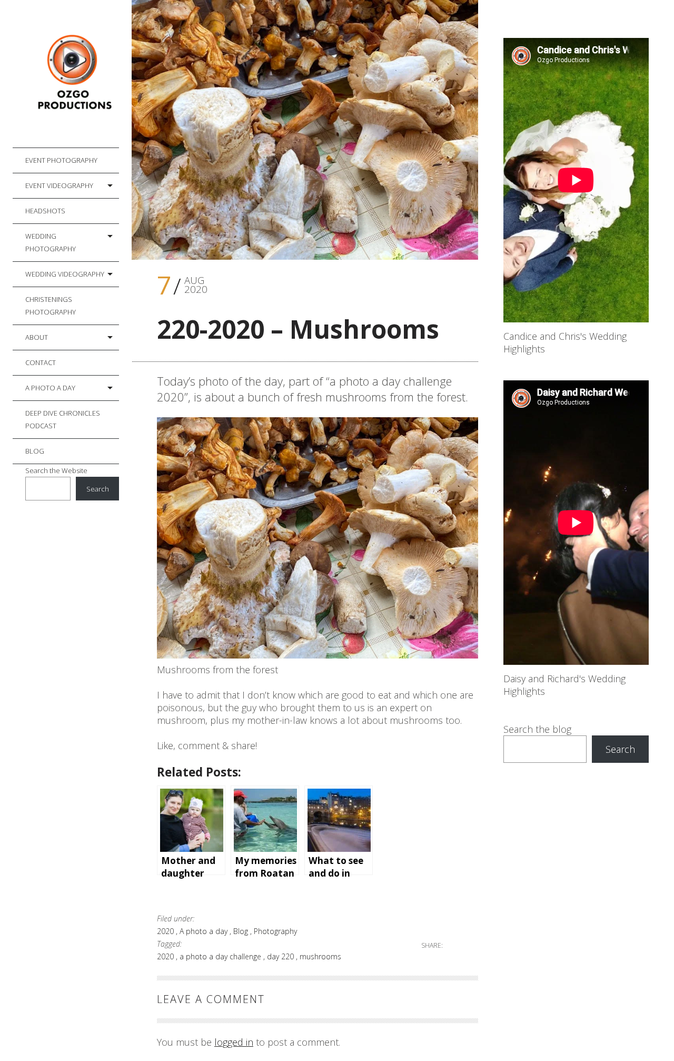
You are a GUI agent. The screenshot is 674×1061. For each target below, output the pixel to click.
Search (97, 489)
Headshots (45, 210)
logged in (233, 1042)
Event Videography (59, 185)
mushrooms (320, 956)
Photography (275, 931)
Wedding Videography (64, 274)
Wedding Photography (50, 242)
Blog (34, 451)
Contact (40, 362)
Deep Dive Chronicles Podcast (62, 419)
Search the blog (537, 729)
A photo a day (50, 387)
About (36, 337)
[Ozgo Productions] (72, 74)
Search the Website (56, 470)
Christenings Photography (50, 305)
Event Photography (61, 160)
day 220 (281, 956)
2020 (166, 931)
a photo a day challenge (221, 956)
